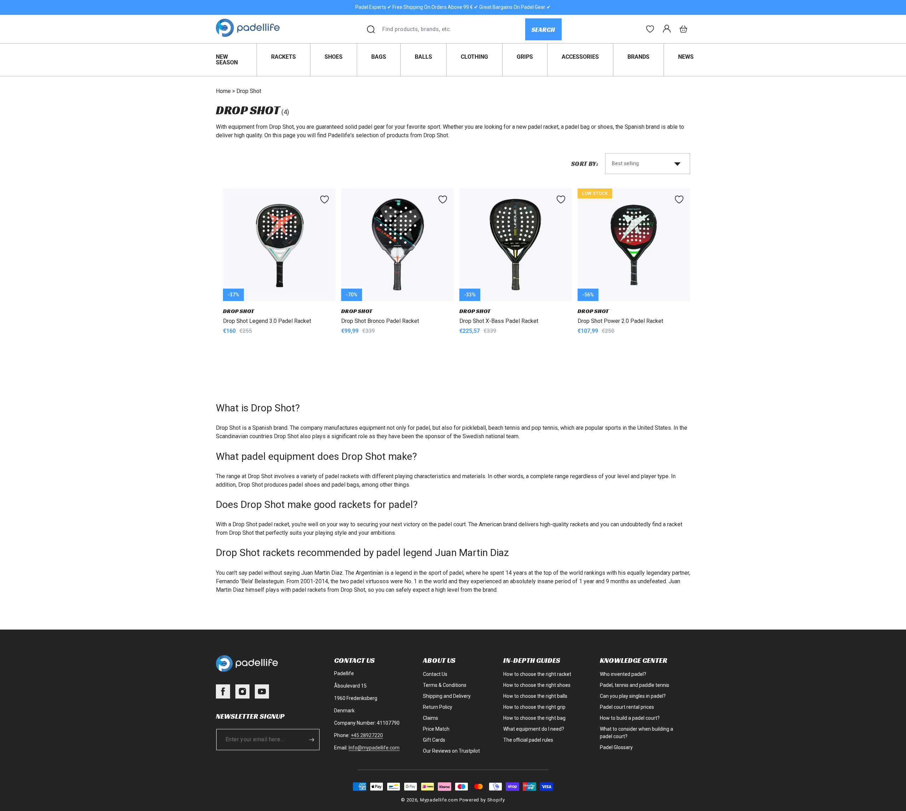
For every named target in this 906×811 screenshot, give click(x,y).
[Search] (371, 29)
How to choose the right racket (537, 674)
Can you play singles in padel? (633, 696)
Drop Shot (248, 91)
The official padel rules (528, 740)
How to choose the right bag (534, 718)
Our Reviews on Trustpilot (451, 751)
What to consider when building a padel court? (636, 732)
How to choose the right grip (534, 707)
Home (223, 91)
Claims (430, 718)
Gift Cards (434, 740)
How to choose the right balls (535, 696)
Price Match (436, 729)
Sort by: (584, 164)
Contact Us (435, 674)
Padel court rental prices (627, 707)
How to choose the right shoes (536, 685)
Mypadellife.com (439, 800)
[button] (683, 29)
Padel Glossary (616, 747)
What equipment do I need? (533, 729)
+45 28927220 (367, 735)
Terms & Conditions (444, 685)
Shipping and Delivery (447, 696)
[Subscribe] (312, 740)
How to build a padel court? (630, 718)
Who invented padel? (623, 674)
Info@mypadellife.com (374, 748)
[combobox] (453, 29)
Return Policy (437, 707)
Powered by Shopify (482, 800)
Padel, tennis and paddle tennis (634, 685)
